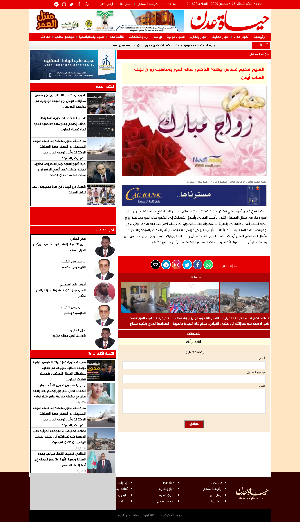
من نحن (170, 4)
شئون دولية (176, 37)
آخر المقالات (105, 230)
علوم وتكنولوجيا (91, 37)
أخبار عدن (241, 37)
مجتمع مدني (64, 37)
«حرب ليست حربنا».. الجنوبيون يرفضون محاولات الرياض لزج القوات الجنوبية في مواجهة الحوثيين (60, 101)
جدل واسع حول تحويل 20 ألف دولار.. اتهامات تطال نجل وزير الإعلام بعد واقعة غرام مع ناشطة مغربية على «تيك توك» (59, 391)
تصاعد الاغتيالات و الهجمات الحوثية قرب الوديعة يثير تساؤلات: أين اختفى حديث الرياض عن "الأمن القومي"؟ (244, 323)
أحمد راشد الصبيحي (73, 284)
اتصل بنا (125, 4)
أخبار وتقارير (198, 37)
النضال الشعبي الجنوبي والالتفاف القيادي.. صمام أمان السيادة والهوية (196, 321)
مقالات (45, 37)
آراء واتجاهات (138, 37)
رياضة (157, 37)
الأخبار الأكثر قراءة (101, 354)
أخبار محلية (220, 37)
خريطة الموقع (148, 4)
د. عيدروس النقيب (73, 261)
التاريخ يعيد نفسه (74, 267)
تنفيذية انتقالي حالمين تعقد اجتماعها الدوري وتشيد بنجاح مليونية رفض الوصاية (149, 323)
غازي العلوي (78, 239)
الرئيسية (259, 37)
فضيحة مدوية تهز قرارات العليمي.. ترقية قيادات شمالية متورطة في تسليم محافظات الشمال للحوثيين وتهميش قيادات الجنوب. (59, 371)
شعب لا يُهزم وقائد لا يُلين (69, 336)
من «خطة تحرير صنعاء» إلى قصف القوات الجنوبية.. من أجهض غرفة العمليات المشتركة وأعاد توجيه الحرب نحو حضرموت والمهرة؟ (59, 149)
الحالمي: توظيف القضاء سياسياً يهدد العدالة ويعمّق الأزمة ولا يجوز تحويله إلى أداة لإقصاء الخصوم (60, 459)
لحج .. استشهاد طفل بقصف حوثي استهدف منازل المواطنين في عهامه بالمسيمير (211, 48)
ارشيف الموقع (212, 489)
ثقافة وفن (116, 37)
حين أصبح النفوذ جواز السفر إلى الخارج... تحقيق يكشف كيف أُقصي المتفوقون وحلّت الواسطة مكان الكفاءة (60, 169)
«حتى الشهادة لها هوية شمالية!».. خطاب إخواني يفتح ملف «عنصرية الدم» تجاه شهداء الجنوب (60, 123)
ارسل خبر (107, 4)
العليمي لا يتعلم (75, 313)
